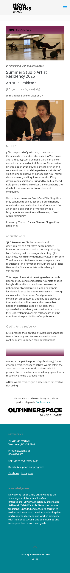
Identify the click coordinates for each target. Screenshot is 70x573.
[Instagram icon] (37, 560)
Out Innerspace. (44, 402)
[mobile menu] (65, 7)
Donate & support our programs (26, 467)
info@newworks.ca (19, 450)
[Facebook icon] (33, 560)
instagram (27, 473)
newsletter (32, 460)
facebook (13, 473)
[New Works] (35, 7)
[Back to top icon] (35, 547)
